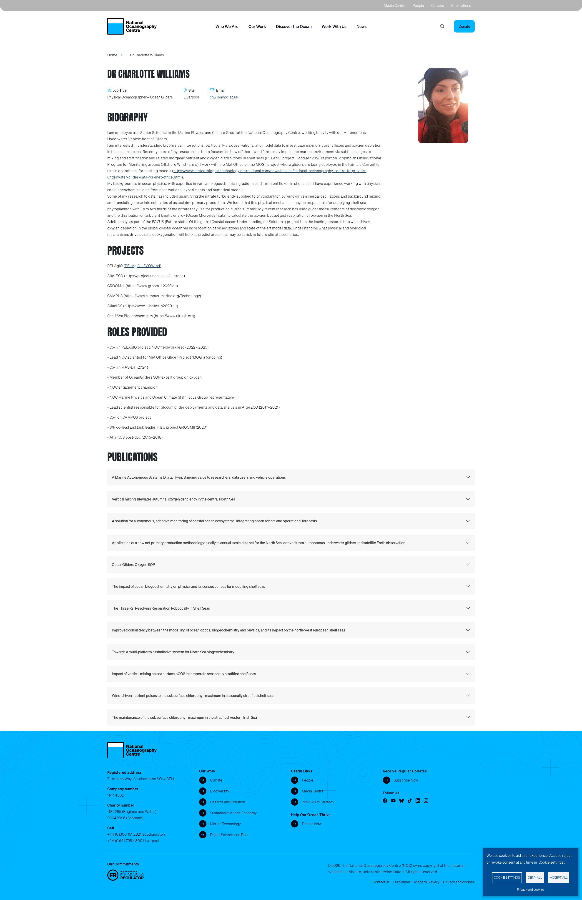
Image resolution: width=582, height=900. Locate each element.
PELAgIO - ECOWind (142, 265)
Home (112, 55)
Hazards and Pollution (227, 801)
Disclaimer (402, 882)
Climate (216, 780)
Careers (437, 5)
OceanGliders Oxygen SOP (133, 564)
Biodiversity (219, 791)
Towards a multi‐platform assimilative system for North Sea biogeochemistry (173, 651)
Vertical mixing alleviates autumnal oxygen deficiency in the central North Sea (173, 499)
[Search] (442, 26)
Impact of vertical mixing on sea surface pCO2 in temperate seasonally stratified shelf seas (184, 673)
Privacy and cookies (459, 882)
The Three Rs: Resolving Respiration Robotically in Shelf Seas (161, 608)
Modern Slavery (426, 882)
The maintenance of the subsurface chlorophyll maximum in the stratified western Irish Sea (184, 717)
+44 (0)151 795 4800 (124, 840)
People (418, 5)
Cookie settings (507, 877)
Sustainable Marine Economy (233, 812)
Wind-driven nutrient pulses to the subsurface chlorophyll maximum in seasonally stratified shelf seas (193, 695)
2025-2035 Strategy (318, 801)
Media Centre (394, 5)
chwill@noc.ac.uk (224, 97)
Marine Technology (225, 823)
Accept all (558, 877)
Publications (461, 5)
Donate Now (312, 823)
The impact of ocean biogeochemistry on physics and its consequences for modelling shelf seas (188, 586)
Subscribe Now (406, 780)
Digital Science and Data (229, 834)
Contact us (381, 882)
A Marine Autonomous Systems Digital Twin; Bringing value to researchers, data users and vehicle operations (199, 477)
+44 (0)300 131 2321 (124, 834)
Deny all (535, 877)
